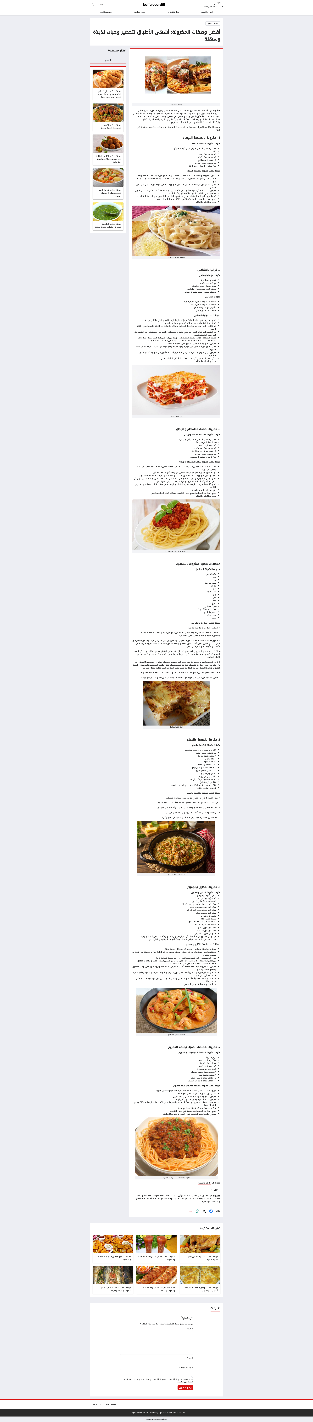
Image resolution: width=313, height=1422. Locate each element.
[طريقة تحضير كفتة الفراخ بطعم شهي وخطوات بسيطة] (156, 1280)
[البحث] (92, 4)
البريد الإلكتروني (186, 1367)
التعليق (189, 1328)
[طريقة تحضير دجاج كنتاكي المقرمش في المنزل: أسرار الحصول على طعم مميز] (108, 85)
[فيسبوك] (210, 1211)
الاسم (190, 1358)
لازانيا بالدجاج (204, 1183)
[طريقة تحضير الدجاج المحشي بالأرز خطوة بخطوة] (200, 1249)
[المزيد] (190, 1211)
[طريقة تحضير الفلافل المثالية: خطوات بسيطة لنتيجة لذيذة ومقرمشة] (108, 150)
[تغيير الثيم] (100, 4)
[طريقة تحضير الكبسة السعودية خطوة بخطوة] (108, 118)
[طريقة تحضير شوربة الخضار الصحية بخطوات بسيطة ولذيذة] (108, 183)
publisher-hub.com (168, 1412)
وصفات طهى (212, 23)
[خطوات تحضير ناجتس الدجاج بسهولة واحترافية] (113, 1249)
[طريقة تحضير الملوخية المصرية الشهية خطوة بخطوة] (108, 216)
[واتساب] (197, 1211)
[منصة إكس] (204, 1211)
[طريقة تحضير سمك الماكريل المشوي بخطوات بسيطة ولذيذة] (113, 1280)
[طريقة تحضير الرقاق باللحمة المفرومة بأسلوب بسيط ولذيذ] (200, 1280)
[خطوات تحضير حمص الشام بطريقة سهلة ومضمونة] (156, 1249)
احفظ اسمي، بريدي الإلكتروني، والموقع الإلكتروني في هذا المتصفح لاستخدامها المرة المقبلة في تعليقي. (158, 1380)
